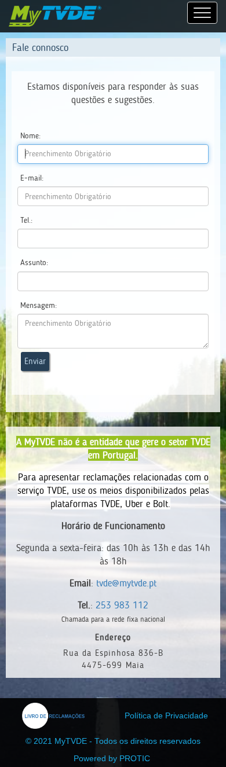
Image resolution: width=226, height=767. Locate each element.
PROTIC (134, 758)
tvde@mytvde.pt (126, 583)
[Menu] (202, 13)
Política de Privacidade (166, 715)
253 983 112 (122, 605)
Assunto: (34, 262)
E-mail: (31, 178)
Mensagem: (38, 305)
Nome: (30, 136)
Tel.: (26, 220)
